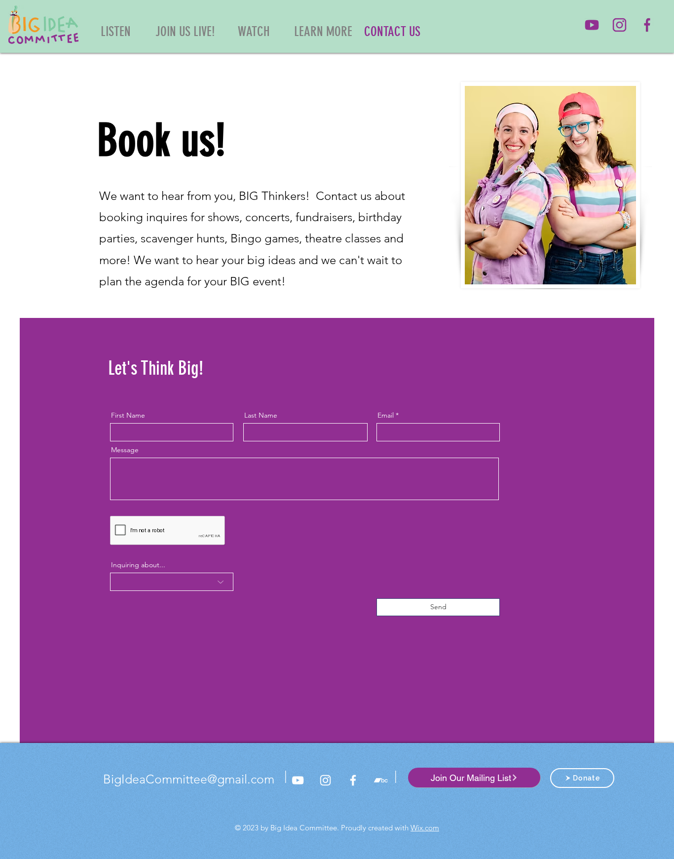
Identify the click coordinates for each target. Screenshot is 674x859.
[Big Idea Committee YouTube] (592, 25)
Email (385, 415)
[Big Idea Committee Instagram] (619, 25)
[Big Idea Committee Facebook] (353, 780)
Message (125, 449)
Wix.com (425, 827)
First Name (128, 415)
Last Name (260, 415)
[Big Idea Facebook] (647, 25)
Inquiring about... (138, 564)
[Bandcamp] (381, 780)
